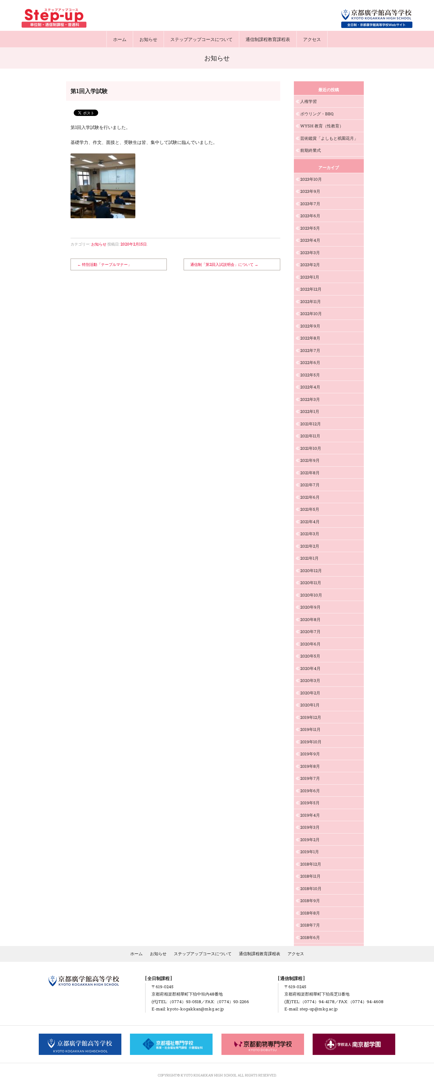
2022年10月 (311, 313)
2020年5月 (310, 656)
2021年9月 (310, 460)
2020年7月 (310, 631)
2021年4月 (310, 521)
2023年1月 (309, 277)
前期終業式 (310, 150)
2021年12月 (310, 424)
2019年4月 (310, 815)
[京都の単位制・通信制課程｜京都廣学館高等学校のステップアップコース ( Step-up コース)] (54, 18)
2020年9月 (310, 607)
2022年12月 (311, 289)
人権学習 (308, 101)
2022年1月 (309, 411)
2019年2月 (310, 839)
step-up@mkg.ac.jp (319, 1009)
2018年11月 (310, 876)
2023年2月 (310, 264)
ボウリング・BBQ (317, 114)
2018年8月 (310, 913)
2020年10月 (311, 595)
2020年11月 (310, 582)
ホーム (119, 39)
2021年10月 (310, 448)
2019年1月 (309, 851)
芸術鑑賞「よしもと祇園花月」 (329, 138)
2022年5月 (310, 375)
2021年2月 (309, 546)
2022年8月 (310, 338)
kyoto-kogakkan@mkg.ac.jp (195, 1009)
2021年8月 (310, 473)
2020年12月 (311, 570)
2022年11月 (310, 301)
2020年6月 (310, 644)
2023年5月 (310, 228)
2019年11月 (310, 729)
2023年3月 (310, 252)
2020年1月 (310, 705)
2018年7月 (310, 925)
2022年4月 (310, 387)
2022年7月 (310, 350)
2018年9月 (310, 900)
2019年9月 (310, 754)
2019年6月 (310, 790)
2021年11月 (310, 436)
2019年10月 (311, 742)
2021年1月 (309, 558)
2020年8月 (310, 619)
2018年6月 (310, 937)
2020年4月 (310, 668)
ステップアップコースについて (201, 39)
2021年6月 (310, 497)
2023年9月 (310, 191)
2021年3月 (309, 534)
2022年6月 (310, 362)
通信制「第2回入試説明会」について (224, 264)
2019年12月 (310, 717)
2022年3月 (310, 399)
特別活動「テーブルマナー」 (104, 264)
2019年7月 (310, 778)
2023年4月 (310, 240)
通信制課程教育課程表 (268, 39)
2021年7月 (310, 485)
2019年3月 (310, 827)
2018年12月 (310, 864)
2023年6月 (310, 216)
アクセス (312, 39)
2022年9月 (310, 326)
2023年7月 (310, 203)
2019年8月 (310, 766)
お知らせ (148, 39)
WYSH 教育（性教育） (321, 126)
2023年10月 (311, 179)
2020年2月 (310, 693)
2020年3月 (310, 680)
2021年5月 (309, 509)
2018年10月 (311, 888)
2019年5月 (310, 803)
